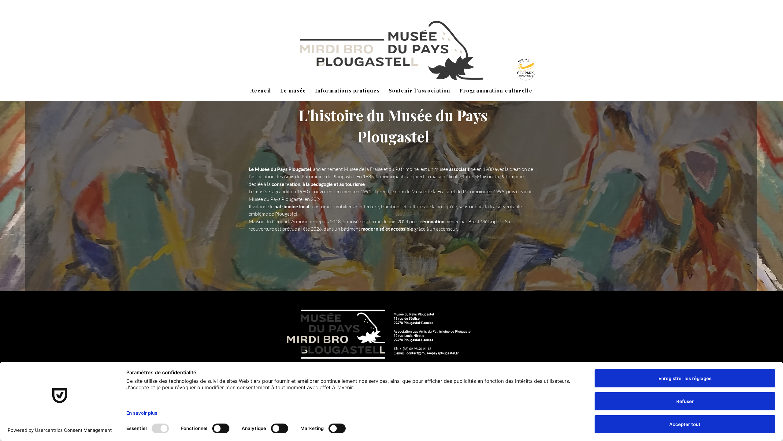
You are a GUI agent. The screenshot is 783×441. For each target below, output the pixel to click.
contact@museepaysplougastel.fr (432, 353)
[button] (293, 90)
